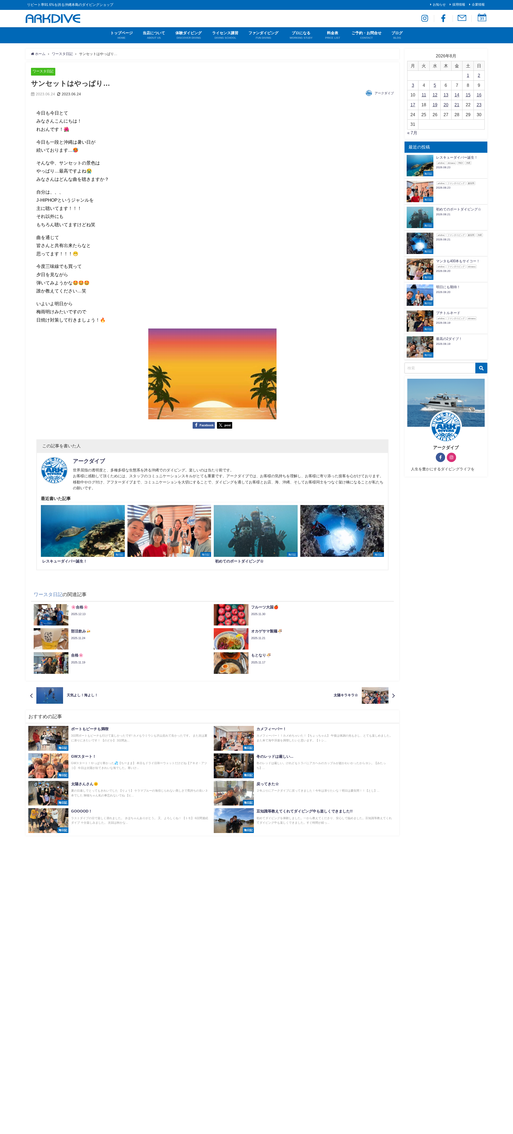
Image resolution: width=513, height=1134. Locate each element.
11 (424, 95)
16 (479, 95)
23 (479, 105)
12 (435, 95)
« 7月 (412, 133)
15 (468, 95)
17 (412, 105)
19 (435, 105)
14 (456, 95)
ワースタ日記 (43, 71)
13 (446, 95)
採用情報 (458, 4)
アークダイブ (384, 93)
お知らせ (439, 4)
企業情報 (478, 4)
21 (456, 105)
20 (446, 105)
